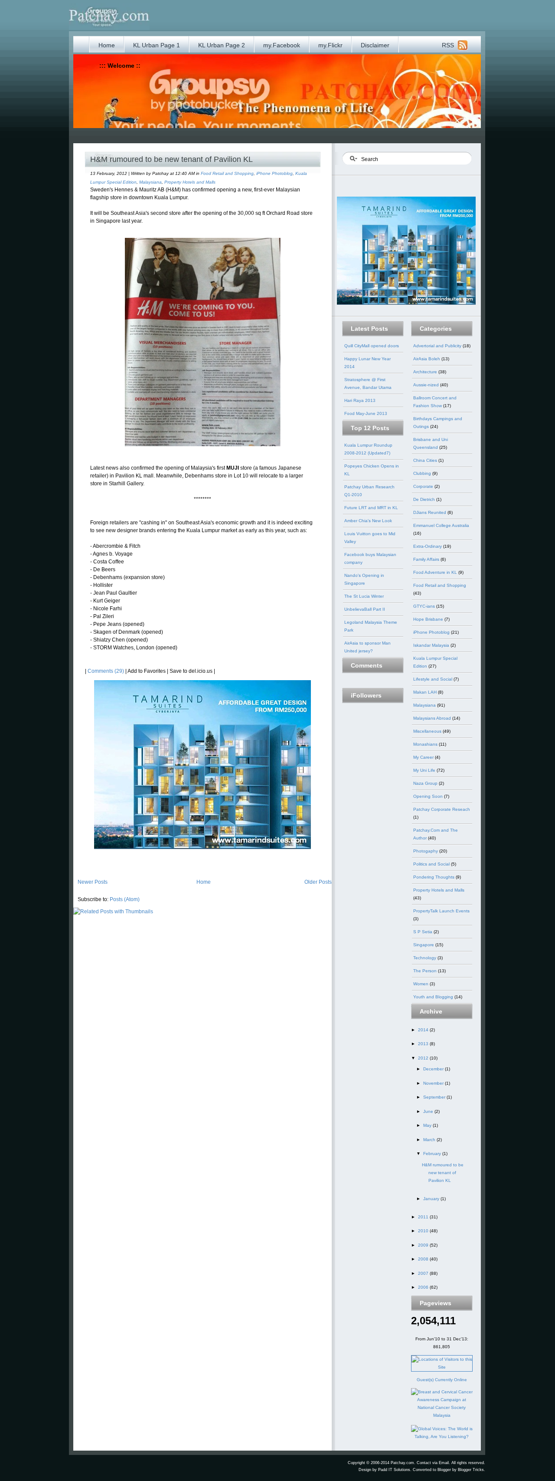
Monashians (426, 744)
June (428, 1111)
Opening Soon (428, 796)
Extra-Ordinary (428, 546)
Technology (425, 957)
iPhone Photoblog (274, 173)
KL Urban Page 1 (156, 45)
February (432, 1153)
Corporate (423, 486)
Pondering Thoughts (434, 877)
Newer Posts (93, 882)
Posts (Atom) (125, 899)
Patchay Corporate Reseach (441, 809)
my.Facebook (281, 45)
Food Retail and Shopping (227, 173)
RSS (448, 45)
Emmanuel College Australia (441, 525)
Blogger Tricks (471, 1470)
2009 (424, 1245)
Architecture (425, 371)
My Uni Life (425, 770)
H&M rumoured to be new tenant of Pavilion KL (171, 159)
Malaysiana (150, 182)
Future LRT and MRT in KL (371, 507)
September (435, 1097)
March (430, 1139)
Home (106, 45)
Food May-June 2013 (365, 413)
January (432, 1198)
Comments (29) (106, 671)
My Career (424, 757)
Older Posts (318, 882)
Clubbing (422, 473)
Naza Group (426, 783)
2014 (424, 1029)
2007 (424, 1273)
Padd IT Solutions (394, 1470)
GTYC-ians (424, 606)
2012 (424, 1058)
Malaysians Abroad (432, 718)
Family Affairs (427, 559)
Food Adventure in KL (435, 572)
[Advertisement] (254, 135)
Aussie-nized (426, 384)
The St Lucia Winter (364, 596)
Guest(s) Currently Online (442, 1379)
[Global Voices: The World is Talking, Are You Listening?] (442, 1436)
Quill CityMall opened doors (371, 345)
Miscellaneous (428, 731)
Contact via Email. (433, 1463)
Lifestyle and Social (433, 679)
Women (421, 983)
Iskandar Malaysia (432, 645)
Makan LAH (425, 692)
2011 (424, 1216)
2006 (424, 1287)
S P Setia (423, 931)
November (434, 1083)
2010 (424, 1230)
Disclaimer (375, 45)
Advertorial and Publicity (438, 345)
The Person (425, 970)
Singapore (424, 944)
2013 (424, 1043)
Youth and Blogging (433, 996)
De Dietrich (424, 499)
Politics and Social (432, 864)
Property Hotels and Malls (189, 182)
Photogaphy (426, 851)
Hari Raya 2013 (359, 400)
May (428, 1125)
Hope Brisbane (428, 619)
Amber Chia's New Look (368, 520)
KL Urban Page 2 (221, 45)
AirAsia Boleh (427, 358)
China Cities (425, 460)
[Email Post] (85, 855)
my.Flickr (330, 45)
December (434, 1068)
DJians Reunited (430, 512)
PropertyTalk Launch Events (441, 910)
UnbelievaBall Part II (364, 609)
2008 (424, 1259)
